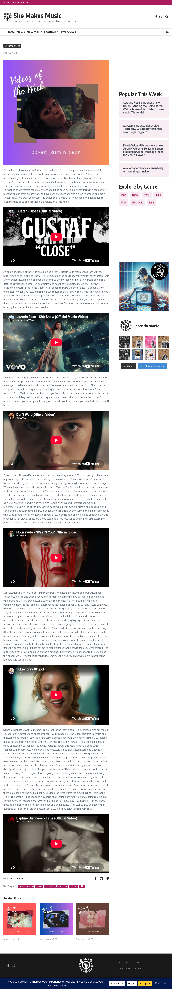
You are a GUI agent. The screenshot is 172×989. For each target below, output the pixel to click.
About (6, 2)
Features (50, 32)
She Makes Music (37, 15)
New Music (34, 32)
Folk (123, 202)
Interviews (68, 32)
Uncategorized (12, 45)
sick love (74, 886)
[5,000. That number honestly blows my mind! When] (150, 354)
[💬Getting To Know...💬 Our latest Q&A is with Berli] (124, 354)
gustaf (39, 886)
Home (11, 32)
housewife (49, 886)
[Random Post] (167, 32)
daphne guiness (26, 886)
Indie (158, 194)
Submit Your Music (21, 2)
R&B (151, 202)
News (21, 32)
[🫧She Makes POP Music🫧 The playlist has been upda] (150, 341)
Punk (146, 194)
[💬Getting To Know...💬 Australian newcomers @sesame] (124, 341)
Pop (123, 194)
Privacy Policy (124, 962)
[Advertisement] (144, 65)
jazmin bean (61, 886)
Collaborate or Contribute (129, 968)
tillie (82, 886)
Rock (135, 194)
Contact (137, 962)
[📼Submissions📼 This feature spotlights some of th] (137, 341)
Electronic (137, 202)
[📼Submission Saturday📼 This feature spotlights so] (163, 354)
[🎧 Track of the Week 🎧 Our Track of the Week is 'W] (137, 354)
